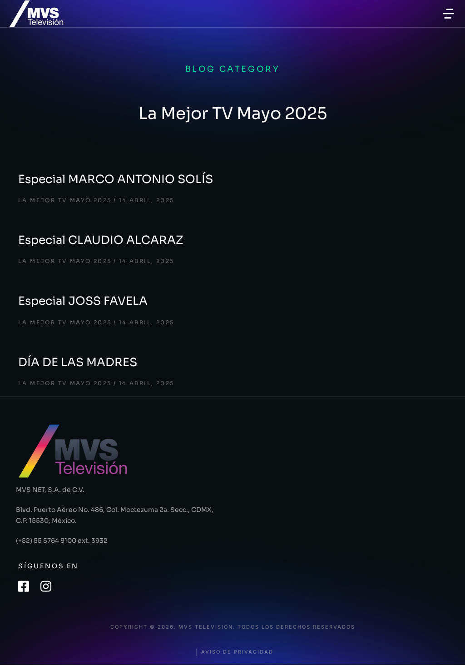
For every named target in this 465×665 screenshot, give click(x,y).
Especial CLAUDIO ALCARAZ (100, 240)
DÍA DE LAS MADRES (77, 362)
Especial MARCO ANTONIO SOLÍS (115, 179)
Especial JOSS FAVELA (83, 301)
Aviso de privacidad (237, 652)
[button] (448, 13)
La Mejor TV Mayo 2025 (64, 200)
